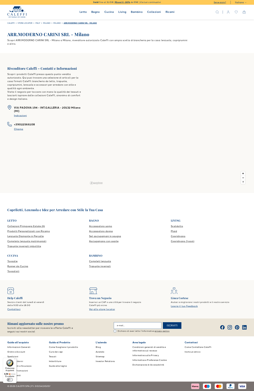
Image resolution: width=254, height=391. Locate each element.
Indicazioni (20, 115)
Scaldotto (177, 226)
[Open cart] (244, 12)
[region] (168, 123)
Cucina (109, 12)
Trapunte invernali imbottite (24, 246)
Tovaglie (12, 261)
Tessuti (52, 356)
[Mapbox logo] (96, 183)
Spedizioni (12, 356)
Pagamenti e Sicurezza (19, 366)
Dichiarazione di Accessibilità (148, 365)
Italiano (239, 2)
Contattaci (14, 309)
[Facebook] (222, 327)
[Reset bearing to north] (243, 182)
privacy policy (162, 331)
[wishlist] (236, 12)
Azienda (100, 352)
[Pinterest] (237, 327)
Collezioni (154, 12)
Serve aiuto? (220, 2)
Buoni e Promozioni (17, 370)
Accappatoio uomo (100, 226)
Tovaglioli (13, 271)
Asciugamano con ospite (104, 241)
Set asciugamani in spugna (105, 236)
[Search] (217, 12)
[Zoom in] (243, 173)
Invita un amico (192, 352)
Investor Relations (105, 361)
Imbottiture (55, 361)
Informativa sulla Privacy (145, 355)
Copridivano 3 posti (182, 241)
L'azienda (101, 342)
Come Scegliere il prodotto (63, 347)
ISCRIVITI (172, 325)
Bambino (137, 12)
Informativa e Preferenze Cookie (149, 360)
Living (122, 12)
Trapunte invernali (100, 266)
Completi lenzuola (100, 261)
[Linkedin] (244, 327)
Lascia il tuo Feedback (184, 306)
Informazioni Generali (18, 347)
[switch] (10, 380)
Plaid (174, 231)
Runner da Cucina (17, 266)
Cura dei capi (56, 352)
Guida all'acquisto (18, 342)
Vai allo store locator (102, 309)
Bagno (95, 12)
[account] (228, 12)
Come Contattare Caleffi (198, 347)
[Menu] (15, 359)
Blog (98, 347)
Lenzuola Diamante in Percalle (25, 236)
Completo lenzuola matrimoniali (26, 241)
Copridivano (178, 236)
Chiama (18, 129)
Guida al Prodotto (59, 342)
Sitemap (100, 356)
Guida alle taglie (58, 366)
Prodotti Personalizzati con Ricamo (28, 231)
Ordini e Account (16, 352)
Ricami (170, 12)
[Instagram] (230, 327)
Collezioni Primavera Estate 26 (26, 226)
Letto (83, 12)
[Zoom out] (243, 178)
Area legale (139, 342)
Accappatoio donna (101, 231)
